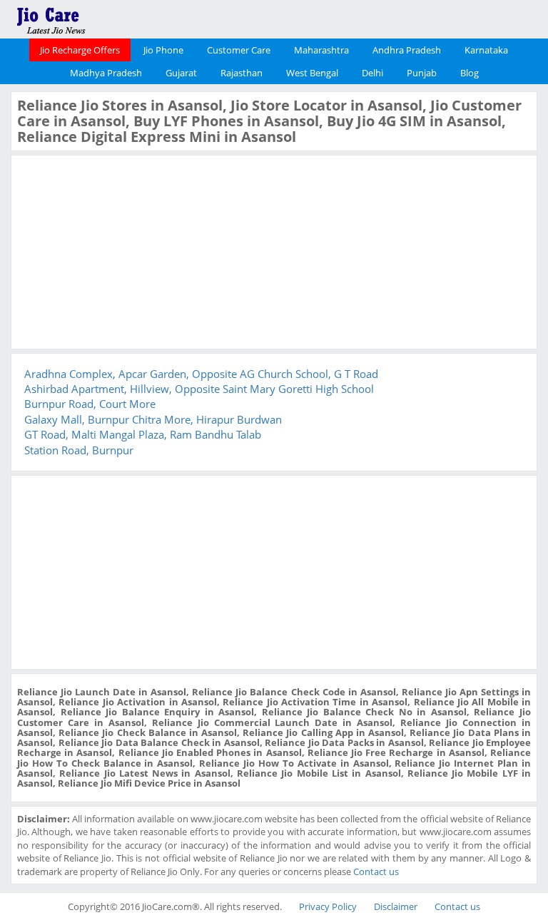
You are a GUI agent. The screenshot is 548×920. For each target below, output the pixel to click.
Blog (469, 72)
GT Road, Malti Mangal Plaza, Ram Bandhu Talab (142, 434)
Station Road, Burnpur (78, 450)
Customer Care (238, 50)
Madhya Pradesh (106, 72)
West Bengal (312, 72)
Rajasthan (241, 72)
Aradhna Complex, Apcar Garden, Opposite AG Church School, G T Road (201, 374)
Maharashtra (321, 50)
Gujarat (181, 72)
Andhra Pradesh (406, 50)
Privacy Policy (328, 906)
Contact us (376, 871)
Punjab (422, 72)
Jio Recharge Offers (80, 50)
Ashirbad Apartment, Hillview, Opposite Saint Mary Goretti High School (199, 389)
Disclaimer (395, 906)
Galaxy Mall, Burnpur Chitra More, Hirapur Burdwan (153, 419)
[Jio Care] (100, 17)
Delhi (372, 72)
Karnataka (486, 50)
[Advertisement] (124, 250)
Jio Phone (163, 50)
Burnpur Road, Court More (90, 404)
